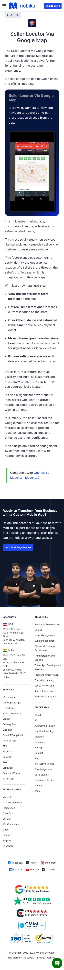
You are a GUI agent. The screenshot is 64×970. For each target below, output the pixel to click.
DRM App (8, 767)
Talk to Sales (53, 5)
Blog (36, 758)
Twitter (33, 862)
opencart (40, 472)
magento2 (32, 477)
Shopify (7, 835)
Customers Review (44, 780)
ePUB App (8, 778)
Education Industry (44, 680)
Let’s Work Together (16, 547)
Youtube (34, 869)
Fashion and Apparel (45, 696)
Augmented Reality (44, 725)
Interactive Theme (44, 763)
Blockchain (8, 751)
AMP (5, 746)
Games (38, 629)
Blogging (7, 729)
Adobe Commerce (12, 802)
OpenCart (8, 813)
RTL (36, 720)
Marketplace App (12, 702)
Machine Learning (43, 731)
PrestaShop (9, 807)
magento (16, 477)
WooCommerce (11, 824)
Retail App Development (47, 624)
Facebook (17, 862)
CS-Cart (7, 818)
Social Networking (44, 685)
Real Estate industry (45, 691)
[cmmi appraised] (32, 925)
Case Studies (41, 774)
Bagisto (7, 840)
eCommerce (9, 697)
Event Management (44, 640)
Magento (7, 797)
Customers (40, 742)
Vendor (6, 718)
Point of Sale (9, 740)
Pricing (38, 747)
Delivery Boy (9, 724)
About (37, 714)
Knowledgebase (43, 769)
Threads (50, 869)
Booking (7, 756)
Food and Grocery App (46, 674)
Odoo (6, 829)
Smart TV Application (14, 735)
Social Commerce (12, 713)
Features (39, 736)
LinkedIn (17, 869)
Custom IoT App (11, 773)
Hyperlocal (8, 708)
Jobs (37, 790)
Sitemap (38, 785)
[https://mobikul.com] (23, 5)
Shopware (8, 845)
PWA (5, 762)
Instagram (50, 862)
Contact (38, 752)
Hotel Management (44, 635)
